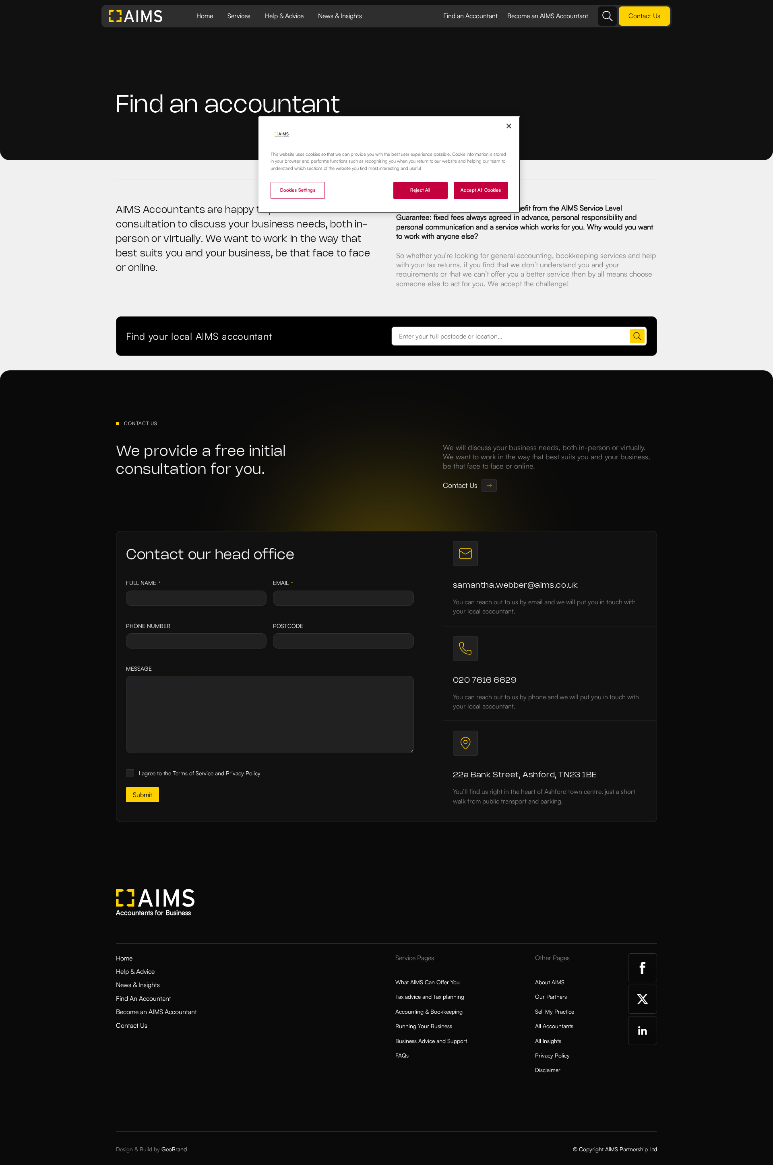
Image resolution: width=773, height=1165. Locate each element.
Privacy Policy (552, 1055)
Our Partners (551, 996)
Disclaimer (547, 1069)
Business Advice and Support (431, 1040)
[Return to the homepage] (136, 16)
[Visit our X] (642, 999)
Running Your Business (423, 1025)
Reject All (420, 190)
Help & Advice (284, 16)
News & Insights (340, 16)
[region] (389, 164)
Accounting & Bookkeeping (429, 1011)
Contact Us (131, 1025)
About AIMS (549, 982)
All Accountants (554, 1025)
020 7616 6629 (485, 680)
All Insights (548, 1040)
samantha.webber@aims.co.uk (515, 585)
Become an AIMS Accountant (547, 16)
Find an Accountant (470, 16)
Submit (142, 795)
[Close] (509, 126)
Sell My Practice (554, 1011)
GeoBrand (174, 1149)
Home (204, 16)
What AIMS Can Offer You (427, 982)
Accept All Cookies (481, 190)
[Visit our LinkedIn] (642, 1030)
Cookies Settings (297, 190)
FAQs (402, 1055)
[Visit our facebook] (642, 967)
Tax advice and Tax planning (429, 996)
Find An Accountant (143, 998)
